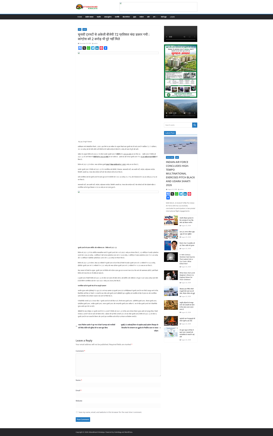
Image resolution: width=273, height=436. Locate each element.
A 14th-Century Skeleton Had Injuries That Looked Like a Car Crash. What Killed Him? (187, 259)
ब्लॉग (148, 17)
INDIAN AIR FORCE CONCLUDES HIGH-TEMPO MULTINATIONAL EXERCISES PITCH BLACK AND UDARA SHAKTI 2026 (180, 173)
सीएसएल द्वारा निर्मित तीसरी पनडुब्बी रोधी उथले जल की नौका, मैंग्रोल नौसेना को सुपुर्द (187, 291)
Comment (80, 351)
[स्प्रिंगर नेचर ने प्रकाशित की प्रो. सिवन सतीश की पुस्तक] (171, 246)
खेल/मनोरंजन (126, 17)
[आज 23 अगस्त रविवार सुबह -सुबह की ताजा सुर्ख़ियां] (171, 234)
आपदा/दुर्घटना (107, 17)
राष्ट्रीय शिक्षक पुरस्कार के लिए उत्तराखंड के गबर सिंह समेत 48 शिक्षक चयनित (186, 220)
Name (79, 380)
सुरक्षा (134, 17)
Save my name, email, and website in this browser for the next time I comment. (110, 412)
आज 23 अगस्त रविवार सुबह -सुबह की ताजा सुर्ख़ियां (187, 233)
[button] (156, 16)
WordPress (128, 432)
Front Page (170, 157)
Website (79, 401)
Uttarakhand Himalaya (97, 432)
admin (96, 43)
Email (78, 390)
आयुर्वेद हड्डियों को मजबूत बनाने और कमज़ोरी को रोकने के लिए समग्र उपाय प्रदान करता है (187, 306)
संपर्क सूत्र (164, 17)
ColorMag (117, 432)
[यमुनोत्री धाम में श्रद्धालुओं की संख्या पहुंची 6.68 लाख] (171, 321)
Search (194, 125)
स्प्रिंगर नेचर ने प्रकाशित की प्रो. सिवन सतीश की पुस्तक (187, 244)
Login (172, 17)
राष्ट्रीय (99, 17)
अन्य (154, 17)
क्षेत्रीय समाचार (89, 17)
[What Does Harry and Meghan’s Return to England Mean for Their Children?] (171, 277)
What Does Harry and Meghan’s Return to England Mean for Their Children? (187, 276)
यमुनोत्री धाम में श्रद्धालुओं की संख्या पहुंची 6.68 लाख (187, 319)
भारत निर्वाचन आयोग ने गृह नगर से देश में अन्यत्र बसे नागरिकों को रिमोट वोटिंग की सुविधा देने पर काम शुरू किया (96, 326)
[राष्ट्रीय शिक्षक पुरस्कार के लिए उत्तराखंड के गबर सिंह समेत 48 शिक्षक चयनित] (171, 222)
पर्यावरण (141, 17)
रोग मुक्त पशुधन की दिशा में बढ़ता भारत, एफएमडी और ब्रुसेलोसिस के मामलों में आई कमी (187, 333)
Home (79, 17)
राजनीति (117, 17)
